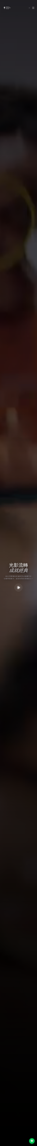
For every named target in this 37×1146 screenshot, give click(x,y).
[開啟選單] (33, 7)
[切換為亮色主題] (29, 8)
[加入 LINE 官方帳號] (32, 1141)
